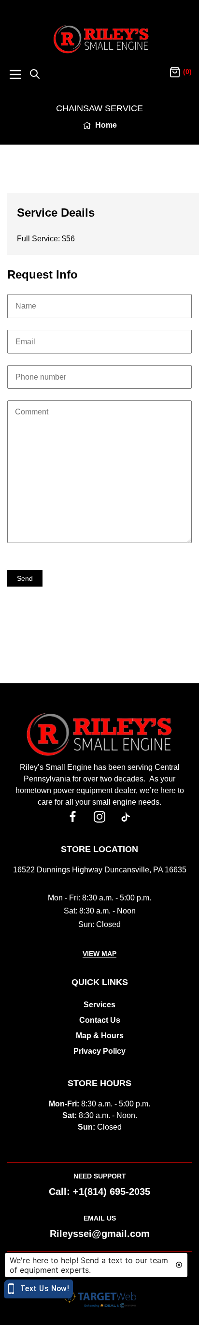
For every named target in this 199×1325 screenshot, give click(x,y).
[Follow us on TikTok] (126, 816)
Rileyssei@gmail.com (100, 1233)
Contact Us (99, 1020)
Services (99, 1005)
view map (99, 953)
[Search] (35, 74)
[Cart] (175, 72)
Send (25, 578)
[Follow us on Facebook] (73, 816)
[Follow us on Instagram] (99, 816)
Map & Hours (100, 1035)
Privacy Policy (99, 1051)
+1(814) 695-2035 (111, 1191)
